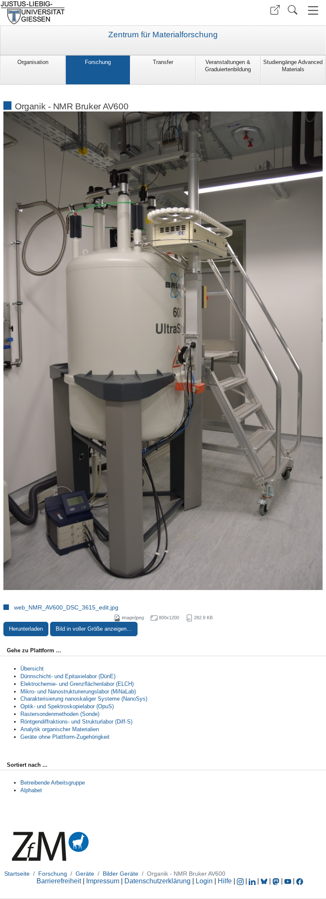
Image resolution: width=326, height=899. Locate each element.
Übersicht (32, 668)
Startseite (17, 873)
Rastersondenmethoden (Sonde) (59, 714)
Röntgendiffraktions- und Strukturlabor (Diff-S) (76, 721)
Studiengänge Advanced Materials (293, 65)
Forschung (98, 62)
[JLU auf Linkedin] (253, 881)
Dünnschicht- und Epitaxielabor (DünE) (67, 676)
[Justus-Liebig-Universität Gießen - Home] (80, 12)
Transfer (163, 62)
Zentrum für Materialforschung (163, 35)
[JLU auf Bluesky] (265, 881)
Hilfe (225, 881)
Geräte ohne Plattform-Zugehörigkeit (65, 737)
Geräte (85, 873)
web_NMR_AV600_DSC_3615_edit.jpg (66, 607)
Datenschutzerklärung (157, 881)
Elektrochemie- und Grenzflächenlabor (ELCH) (77, 684)
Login (205, 881)
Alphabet (31, 790)
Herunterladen (26, 629)
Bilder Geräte (120, 873)
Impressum (102, 881)
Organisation (32, 62)
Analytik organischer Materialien (59, 729)
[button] (275, 10)
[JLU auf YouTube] (287, 881)
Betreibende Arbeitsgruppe (52, 782)
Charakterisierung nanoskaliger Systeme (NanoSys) (83, 699)
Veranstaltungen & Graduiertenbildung (228, 65)
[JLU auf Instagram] (241, 881)
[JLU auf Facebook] (299, 881)
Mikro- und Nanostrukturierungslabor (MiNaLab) (78, 691)
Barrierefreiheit (59, 881)
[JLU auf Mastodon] (277, 881)
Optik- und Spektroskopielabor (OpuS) (67, 706)
